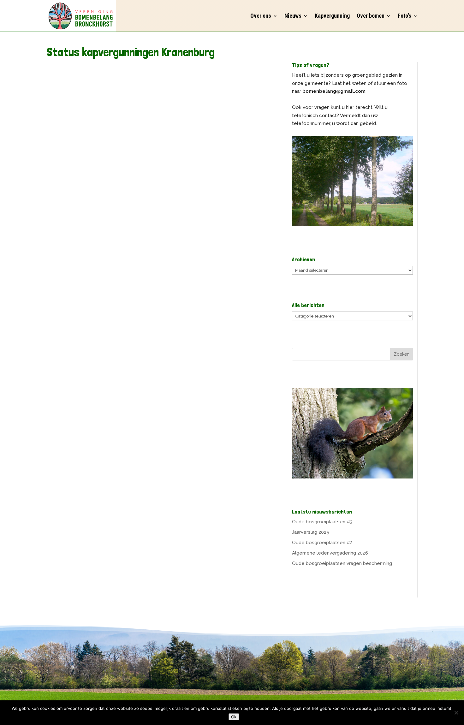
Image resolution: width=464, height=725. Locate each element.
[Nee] (456, 713)
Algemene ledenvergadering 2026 (330, 553)
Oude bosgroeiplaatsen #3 (322, 522)
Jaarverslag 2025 (310, 532)
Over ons (260, 15)
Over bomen (370, 15)
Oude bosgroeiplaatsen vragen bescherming (342, 563)
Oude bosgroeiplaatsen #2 (322, 542)
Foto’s (404, 15)
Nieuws (292, 15)
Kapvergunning (332, 15)
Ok (233, 716)
